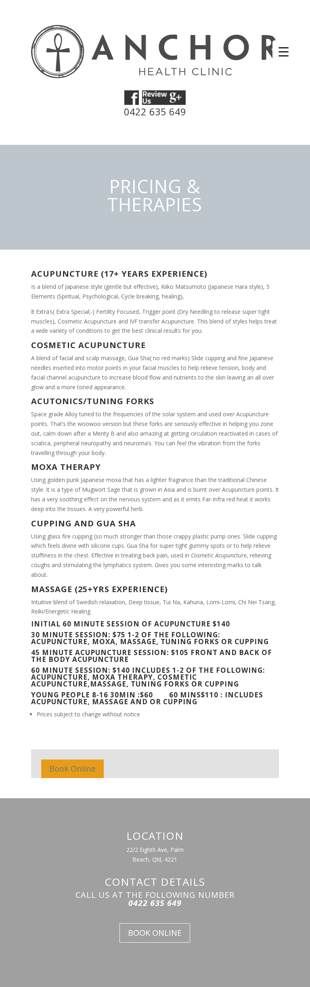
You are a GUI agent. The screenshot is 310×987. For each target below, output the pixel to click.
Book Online (72, 768)
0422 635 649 (155, 111)
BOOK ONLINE (155, 932)
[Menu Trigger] (283, 51)
